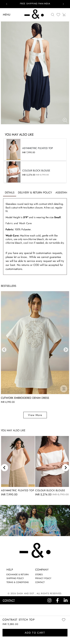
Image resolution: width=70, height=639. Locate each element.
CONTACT (40, 582)
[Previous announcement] (7, 4)
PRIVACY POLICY (43, 578)
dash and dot (25, 593)
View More (35, 415)
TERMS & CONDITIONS (17, 582)
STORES (39, 574)
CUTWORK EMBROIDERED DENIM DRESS (25, 398)
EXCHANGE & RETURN (17, 574)
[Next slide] (65, 467)
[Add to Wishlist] (63, 622)
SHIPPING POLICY (15, 578)
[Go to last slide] (4, 467)
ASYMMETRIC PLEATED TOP (17, 490)
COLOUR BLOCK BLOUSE (50, 490)
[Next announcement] (63, 4)
